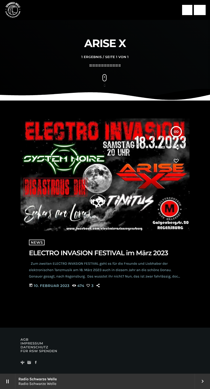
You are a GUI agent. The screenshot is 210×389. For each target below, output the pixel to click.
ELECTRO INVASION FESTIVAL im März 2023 (98, 253)
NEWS (37, 242)
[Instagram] (29, 363)
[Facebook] (36, 363)
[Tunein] (22, 363)
